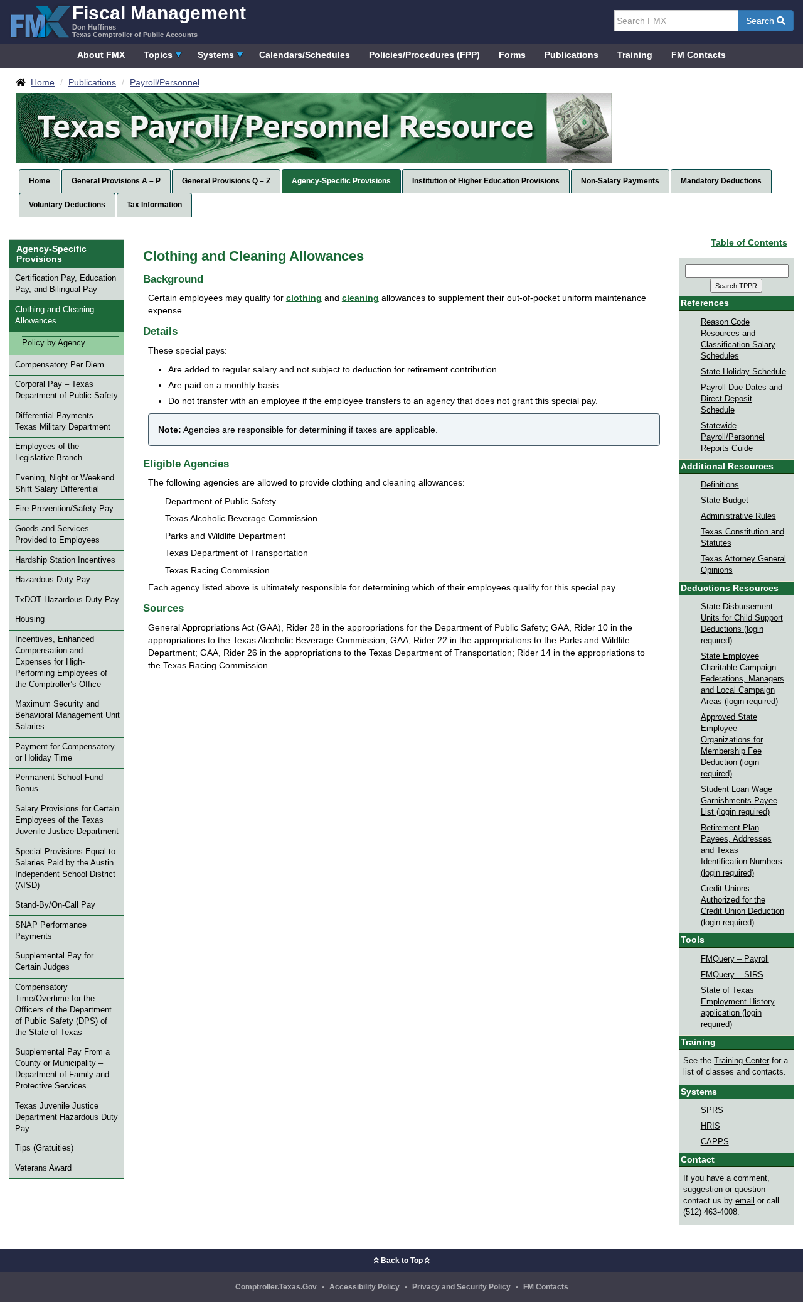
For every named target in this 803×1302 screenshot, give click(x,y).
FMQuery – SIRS (732, 974)
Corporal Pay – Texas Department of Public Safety (66, 390)
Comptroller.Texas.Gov (276, 1287)
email (745, 1200)
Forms (512, 55)
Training (634, 55)
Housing (30, 619)
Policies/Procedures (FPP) (424, 55)
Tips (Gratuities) (44, 1148)
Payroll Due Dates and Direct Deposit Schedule (741, 399)
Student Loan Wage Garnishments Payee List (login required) (739, 800)
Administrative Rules (738, 516)
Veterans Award (43, 1168)
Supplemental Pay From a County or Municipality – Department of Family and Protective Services (62, 1069)
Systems (216, 55)
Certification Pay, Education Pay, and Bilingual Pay (65, 284)
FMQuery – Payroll (735, 959)
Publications (571, 55)
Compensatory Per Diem (59, 365)
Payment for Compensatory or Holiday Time (65, 752)
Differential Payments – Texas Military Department (62, 421)
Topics (158, 55)
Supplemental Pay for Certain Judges (54, 962)
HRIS (710, 1126)
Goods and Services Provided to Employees (57, 534)
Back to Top (402, 1260)
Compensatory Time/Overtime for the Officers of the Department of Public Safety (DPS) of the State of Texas (63, 1010)
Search (761, 21)
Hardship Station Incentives (65, 560)
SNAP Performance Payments (51, 931)
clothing (304, 298)
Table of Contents (749, 242)
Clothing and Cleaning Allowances (54, 315)
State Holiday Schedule (743, 371)
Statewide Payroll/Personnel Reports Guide (733, 437)
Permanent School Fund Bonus (59, 783)
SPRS (712, 1110)
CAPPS (715, 1141)
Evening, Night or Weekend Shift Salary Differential (64, 484)
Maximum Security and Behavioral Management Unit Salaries (67, 715)
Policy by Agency (53, 343)
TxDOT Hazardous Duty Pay (67, 599)
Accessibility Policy (364, 1287)
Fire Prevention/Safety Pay (64, 508)
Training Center (741, 1060)
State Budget (724, 500)
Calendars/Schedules (304, 55)
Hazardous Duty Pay (52, 579)
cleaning (360, 298)
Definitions (720, 484)
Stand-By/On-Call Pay (55, 905)
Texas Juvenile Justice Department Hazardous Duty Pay (66, 1117)
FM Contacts (698, 55)
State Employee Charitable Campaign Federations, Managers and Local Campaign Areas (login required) (742, 679)
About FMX (101, 55)
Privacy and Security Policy (461, 1287)
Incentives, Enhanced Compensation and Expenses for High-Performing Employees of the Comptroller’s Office (61, 662)
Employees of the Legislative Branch (48, 452)
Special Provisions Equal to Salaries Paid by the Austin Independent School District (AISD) (65, 868)
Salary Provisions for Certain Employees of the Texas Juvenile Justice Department (67, 820)
